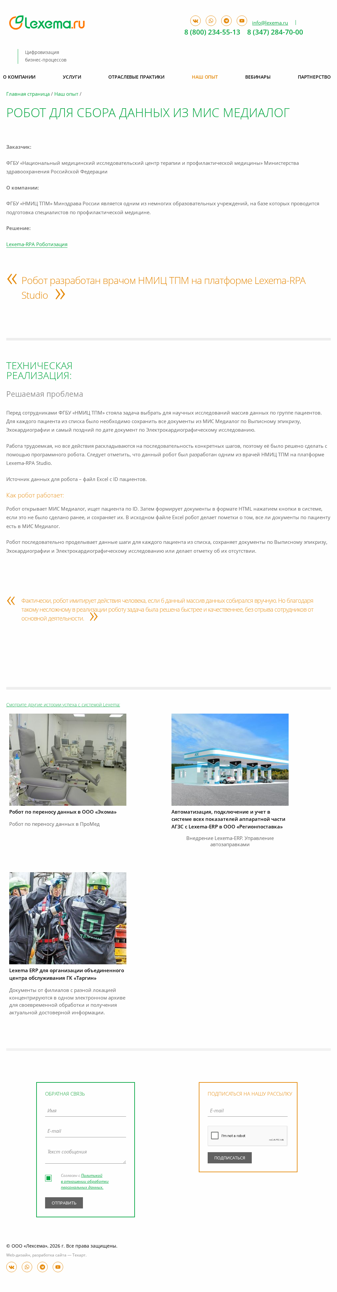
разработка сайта (49, 1255)
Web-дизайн (18, 1255)
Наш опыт (66, 94)
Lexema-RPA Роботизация (36, 244)
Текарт (79, 1255)
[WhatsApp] (27, 1267)
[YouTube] (58, 1267)
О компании (19, 77)
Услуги (72, 77)
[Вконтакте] (11, 1267)
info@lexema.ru (270, 23)
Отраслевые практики (136, 77)
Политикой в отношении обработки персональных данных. (85, 1182)
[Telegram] (42, 1267)
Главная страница (28, 94)
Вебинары (258, 77)
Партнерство (314, 77)
